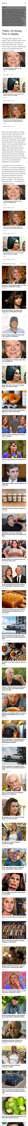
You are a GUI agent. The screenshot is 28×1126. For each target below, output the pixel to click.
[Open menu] (25, 3)
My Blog (4, 3)
